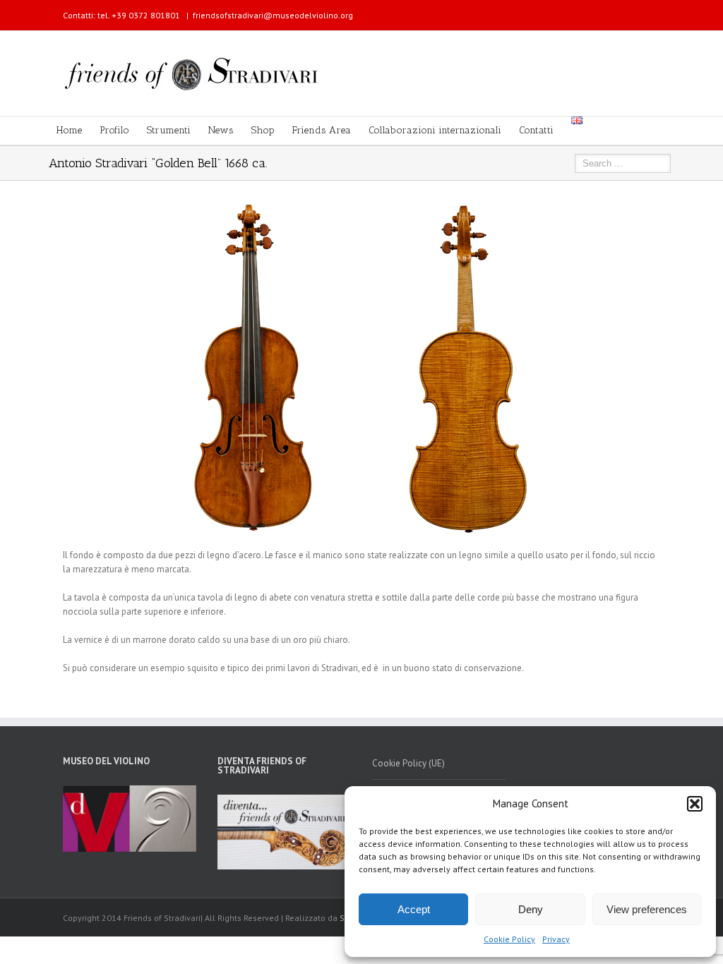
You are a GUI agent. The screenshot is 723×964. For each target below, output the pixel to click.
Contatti (536, 130)
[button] (695, 804)
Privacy (556, 939)
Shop (263, 130)
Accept (414, 909)
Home (69, 130)
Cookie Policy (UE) (408, 763)
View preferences (647, 909)
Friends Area (321, 130)
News (221, 130)
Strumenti (169, 130)
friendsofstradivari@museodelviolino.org (273, 15)
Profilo (114, 130)
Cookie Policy (509, 939)
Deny (530, 909)
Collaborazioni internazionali (435, 130)
